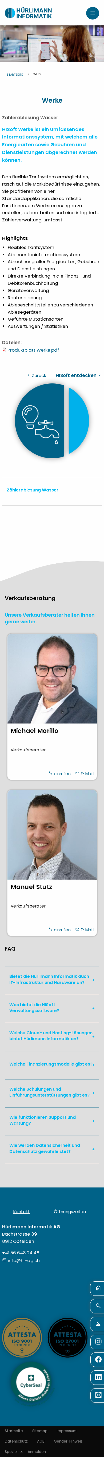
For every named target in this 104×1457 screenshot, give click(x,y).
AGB (41, 1441)
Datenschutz (16, 1441)
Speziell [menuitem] (11, 1451)
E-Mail (86, 773)
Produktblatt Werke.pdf (33, 350)
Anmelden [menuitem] (37, 1451)
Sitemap (39, 1430)
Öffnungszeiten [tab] (70, 1212)
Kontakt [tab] (21, 1212)
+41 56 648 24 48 (20, 1253)
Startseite (15, 74)
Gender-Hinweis (68, 1441)
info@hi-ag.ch (24, 1260)
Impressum (67, 1430)
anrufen (62, 773)
